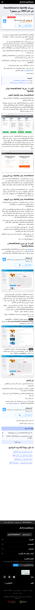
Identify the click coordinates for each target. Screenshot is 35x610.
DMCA (10, 590)
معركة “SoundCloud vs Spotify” (20, 80)
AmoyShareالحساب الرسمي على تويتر (4, 577)
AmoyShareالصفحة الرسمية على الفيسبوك (9, 577)
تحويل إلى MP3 (14, 463)
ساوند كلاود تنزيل (8, 522)
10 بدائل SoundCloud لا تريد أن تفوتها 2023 (20, 433)
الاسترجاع (15, 593)
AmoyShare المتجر (13, 534)
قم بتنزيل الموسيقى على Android (23, 452)
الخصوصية (24, 590)
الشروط (30, 590)
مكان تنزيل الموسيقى (26, 463)
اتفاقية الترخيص (17, 590)
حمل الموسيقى (29, 70)
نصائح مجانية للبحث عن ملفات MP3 (22, 455)
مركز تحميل (26, 534)
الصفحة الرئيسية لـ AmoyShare (26, 2)
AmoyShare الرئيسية (26, 528)
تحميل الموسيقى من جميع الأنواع (23, 459)
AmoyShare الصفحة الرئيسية (27, 522)
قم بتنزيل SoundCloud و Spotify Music (19, 82)
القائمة (2, 2)
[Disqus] (17, 493)
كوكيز (20, 593)
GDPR (5, 590)
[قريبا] (14, 577)
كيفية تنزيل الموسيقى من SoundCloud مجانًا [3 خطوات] (19, 437)
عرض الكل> (17, 442)
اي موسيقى (30, 249)
